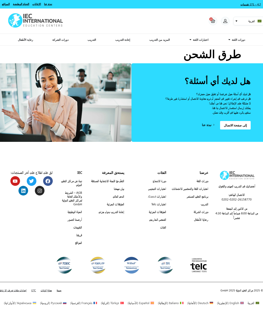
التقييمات (77, 227)
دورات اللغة (202, 181)
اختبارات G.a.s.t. (157, 196)
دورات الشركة (201, 212)
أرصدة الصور (74, 219)
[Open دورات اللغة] (229, 39)
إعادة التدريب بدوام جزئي (111, 212)
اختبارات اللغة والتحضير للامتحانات (190, 189)
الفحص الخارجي (157, 219)
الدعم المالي (118, 196)
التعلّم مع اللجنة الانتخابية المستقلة (107, 181)
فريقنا (79, 235)
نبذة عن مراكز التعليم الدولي (71, 183)
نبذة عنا (48, 4)
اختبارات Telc (158, 204)
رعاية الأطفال (201, 219)
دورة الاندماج (159, 181)
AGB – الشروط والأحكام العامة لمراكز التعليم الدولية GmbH (72, 198)
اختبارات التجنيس (157, 189)
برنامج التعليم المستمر (197, 196)
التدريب (204, 204)
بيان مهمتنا (119, 189)
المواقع (78, 243)
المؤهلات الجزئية (157, 212)
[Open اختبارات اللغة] (190, 39)
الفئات (163, 227)
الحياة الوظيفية (75, 212)
